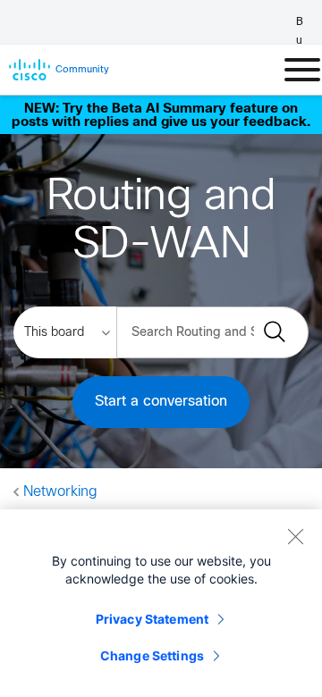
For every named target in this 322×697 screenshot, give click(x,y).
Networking (60, 492)
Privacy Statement (152, 618)
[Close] (295, 536)
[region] (161, 603)
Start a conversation (161, 401)
